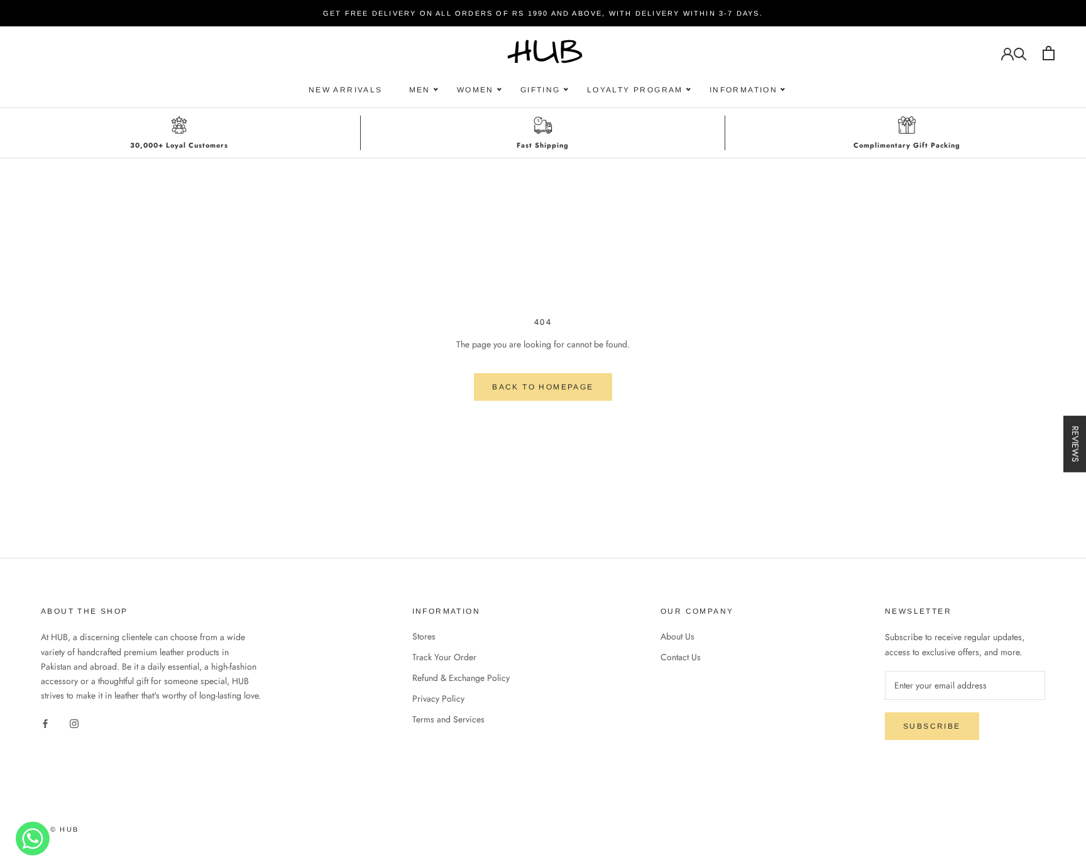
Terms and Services (448, 719)
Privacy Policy (438, 698)
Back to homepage (542, 387)
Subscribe (932, 726)
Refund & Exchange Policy (461, 678)
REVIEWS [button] (1075, 443)
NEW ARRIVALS (346, 89)
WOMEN (475, 89)
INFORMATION (743, 89)
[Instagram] (74, 722)
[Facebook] (45, 722)
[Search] (1020, 53)
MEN (420, 89)
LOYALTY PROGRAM (635, 89)
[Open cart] (1049, 53)
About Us (677, 636)
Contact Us (681, 657)
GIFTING (540, 89)
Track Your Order (444, 657)
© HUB (64, 829)
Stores (424, 636)
